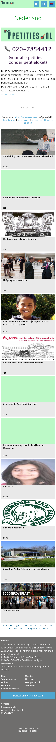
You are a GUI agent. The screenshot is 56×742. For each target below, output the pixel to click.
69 (15, 628)
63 (31, 625)
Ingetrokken (23, 120)
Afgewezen (37, 120)
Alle (17, 117)
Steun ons (30, 685)
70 (20, 628)
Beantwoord (9, 120)
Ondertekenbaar (29, 117)
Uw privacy (30, 679)
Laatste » (43, 628)
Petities (4, 682)
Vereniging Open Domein (28, 731)
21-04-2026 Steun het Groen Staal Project (21, 657)
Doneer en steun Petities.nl (28, 695)
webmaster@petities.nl (12, 710)
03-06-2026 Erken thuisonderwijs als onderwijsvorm (26, 647)
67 (51, 625)
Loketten (5, 685)
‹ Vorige (15, 625)
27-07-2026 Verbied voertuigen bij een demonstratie (26, 644)
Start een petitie (9, 679)
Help (3, 676)
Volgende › (33, 628)
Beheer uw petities (10, 688)
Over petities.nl (32, 682)
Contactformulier (9, 707)
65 (41, 625)
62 (26, 625)
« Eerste (7, 625)
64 (36, 625)
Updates (29, 676)
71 (25, 628)
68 (10, 628)
